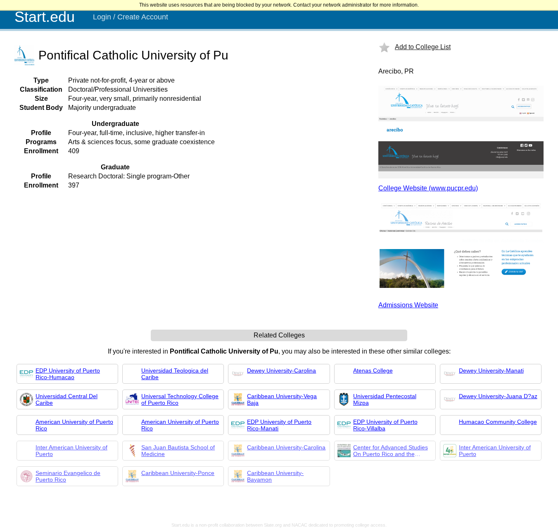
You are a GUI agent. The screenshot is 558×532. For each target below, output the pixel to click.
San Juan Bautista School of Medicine (178, 450)
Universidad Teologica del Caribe (174, 373)
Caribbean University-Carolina (286, 447)
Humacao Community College (498, 421)
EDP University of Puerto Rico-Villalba (385, 425)
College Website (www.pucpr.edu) (428, 188)
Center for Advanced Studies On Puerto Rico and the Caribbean (390, 450)
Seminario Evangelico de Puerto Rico (68, 476)
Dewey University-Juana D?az (498, 396)
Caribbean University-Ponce (177, 473)
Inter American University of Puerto (71, 450)
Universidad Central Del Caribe (66, 399)
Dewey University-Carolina (281, 370)
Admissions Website (408, 305)
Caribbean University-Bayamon (275, 476)
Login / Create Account (130, 17)
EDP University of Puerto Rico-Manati (279, 425)
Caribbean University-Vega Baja (282, 399)
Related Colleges (279, 335)
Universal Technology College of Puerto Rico (179, 399)
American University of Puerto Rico (74, 425)
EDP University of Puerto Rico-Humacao (68, 373)
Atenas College (373, 370)
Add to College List (423, 46)
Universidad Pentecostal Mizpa (384, 399)
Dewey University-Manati (491, 370)
